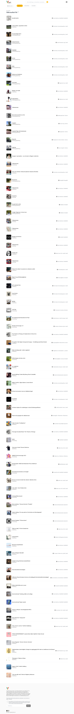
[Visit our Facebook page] (7, 710)
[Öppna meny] (66, 2)
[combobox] (36, 2)
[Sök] (47, 2)
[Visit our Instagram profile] (8, 710)
